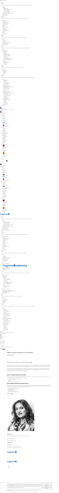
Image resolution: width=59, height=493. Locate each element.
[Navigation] (1, 1)
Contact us (11, 475)
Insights (4, 3)
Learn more (2, 6)
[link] (3, 0)
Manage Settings (46, 486)
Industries (11, 471)
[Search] (0, 1)
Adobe (13, 388)
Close (1, 335)
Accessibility (9, 456)
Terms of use (9, 455)
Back (4, 8)
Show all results (2, 343)
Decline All (46, 488)
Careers (4, 46)
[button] (4, 161)
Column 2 (9, 477)
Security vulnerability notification (13, 481)
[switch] (7, 109)
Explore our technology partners (5, 263)
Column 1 (9, 469)
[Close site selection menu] (3, 163)
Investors (9, 454)
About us (11, 474)
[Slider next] (6, 449)
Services (4, 35)
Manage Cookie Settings (11, 484)
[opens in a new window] (29, 359)
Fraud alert (9, 459)
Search (1, 337)
